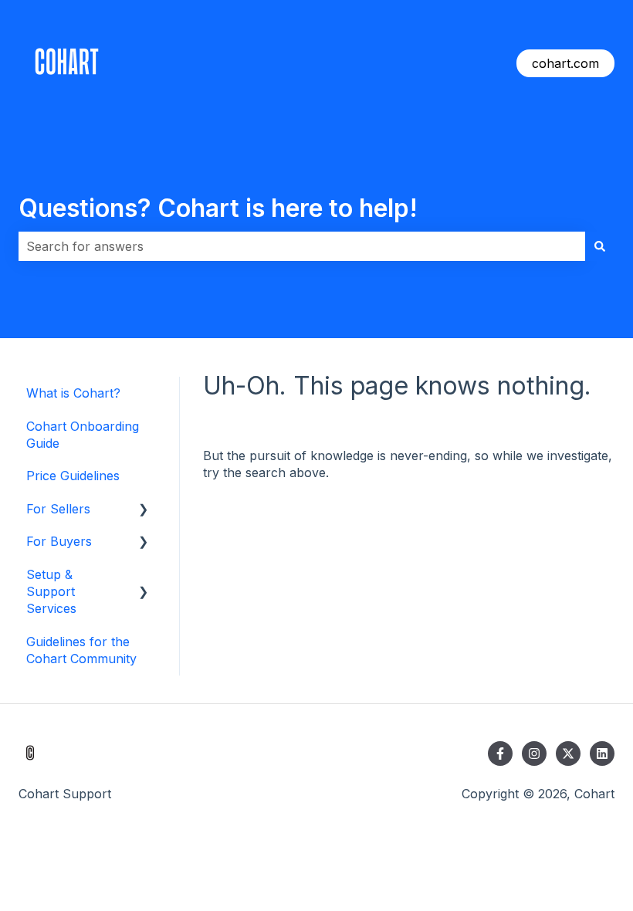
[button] (143, 510)
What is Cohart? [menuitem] (73, 393)
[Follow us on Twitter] (568, 753)
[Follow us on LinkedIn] (602, 753)
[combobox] (302, 246)
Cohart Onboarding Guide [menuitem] (82, 434)
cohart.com (565, 63)
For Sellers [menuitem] (58, 508)
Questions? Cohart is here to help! (218, 208)
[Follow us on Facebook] (500, 753)
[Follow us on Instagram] (534, 753)
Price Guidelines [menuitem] (73, 475)
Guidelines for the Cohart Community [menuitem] (81, 650)
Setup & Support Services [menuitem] (51, 592)
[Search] (599, 246)
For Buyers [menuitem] (59, 541)
